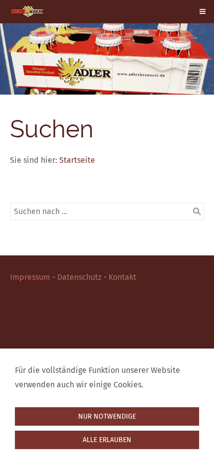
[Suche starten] (197, 212)
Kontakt (122, 277)
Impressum (30, 277)
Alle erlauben (107, 440)
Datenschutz (79, 277)
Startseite (77, 160)
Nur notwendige (107, 416)
